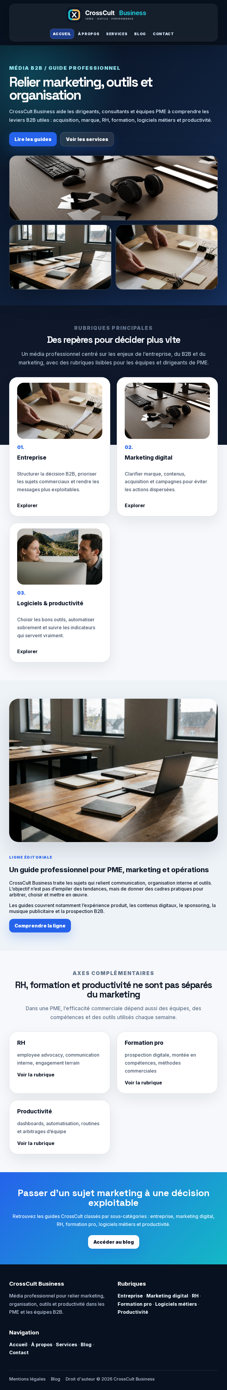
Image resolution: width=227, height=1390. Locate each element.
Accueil (62, 34)
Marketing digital (167, 1296)
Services (116, 34)
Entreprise (130, 1296)
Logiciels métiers (176, 1304)
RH (195, 1296)
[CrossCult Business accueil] (114, 14)
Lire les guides (32, 139)
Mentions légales (27, 1379)
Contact (163, 34)
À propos (88, 34)
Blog (140, 34)
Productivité (133, 1312)
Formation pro (135, 1304)
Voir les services (87, 139)
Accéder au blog (113, 1242)
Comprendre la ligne (40, 926)
